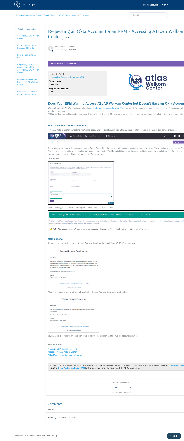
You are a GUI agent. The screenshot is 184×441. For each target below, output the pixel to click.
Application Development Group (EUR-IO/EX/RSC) (35, 15)
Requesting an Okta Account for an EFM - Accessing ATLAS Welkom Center (28, 68)
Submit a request (150, 4)
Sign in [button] (165, 4)
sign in (56, 417)
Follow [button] (67, 38)
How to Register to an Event (26, 56)
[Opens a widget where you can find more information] (173, 436)
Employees (84, 15)
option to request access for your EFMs (107, 108)
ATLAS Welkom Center (68, 15)
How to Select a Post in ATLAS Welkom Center (27, 93)
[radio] (115, 387)
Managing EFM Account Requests (62, 348)
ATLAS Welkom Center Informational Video (66, 355)
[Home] (17, 4)
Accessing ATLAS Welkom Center (28, 37)
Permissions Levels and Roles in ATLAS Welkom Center (27, 82)
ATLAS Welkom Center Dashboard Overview (27, 46)
